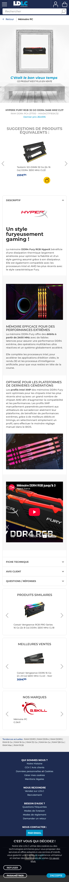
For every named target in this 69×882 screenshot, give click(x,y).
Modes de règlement (34, 814)
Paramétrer (15, 875)
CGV (27, 767)
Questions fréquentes (34, 806)
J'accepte (56, 875)
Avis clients (38, 767)
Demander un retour (34, 818)
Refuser (12, 867)
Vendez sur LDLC (34, 791)
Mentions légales (34, 779)
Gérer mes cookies (34, 775)
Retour (10, 19)
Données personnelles (28, 771)
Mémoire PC (25, 19)
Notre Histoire (34, 763)
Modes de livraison (34, 810)
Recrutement (34, 794)
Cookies (49, 771)
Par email (34, 832)
